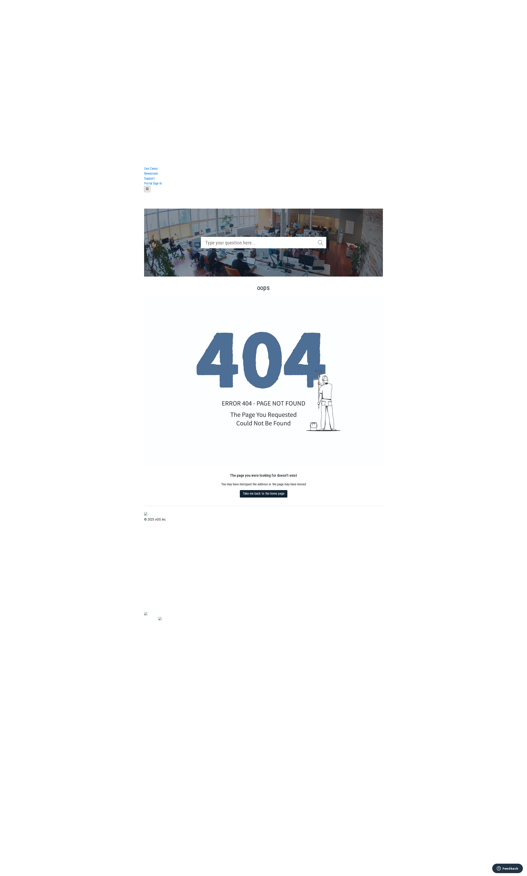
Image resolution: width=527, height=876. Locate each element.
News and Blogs (154, 584)
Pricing (148, 534)
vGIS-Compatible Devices (160, 598)
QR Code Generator (156, 608)
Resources (151, 579)
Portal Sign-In (153, 183)
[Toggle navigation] (147, 189)
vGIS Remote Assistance (160, 594)
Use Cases (151, 169)
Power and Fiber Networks (161, 554)
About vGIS (151, 524)
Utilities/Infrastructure (158, 559)
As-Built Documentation (159, 564)
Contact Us (151, 529)
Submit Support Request (160, 544)
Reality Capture (154, 569)
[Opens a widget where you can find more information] (507, 869)
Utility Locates (153, 574)
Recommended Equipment (161, 603)
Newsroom (151, 173)
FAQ (146, 589)
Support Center (154, 539)
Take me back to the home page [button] (263, 493)
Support (149, 178)
